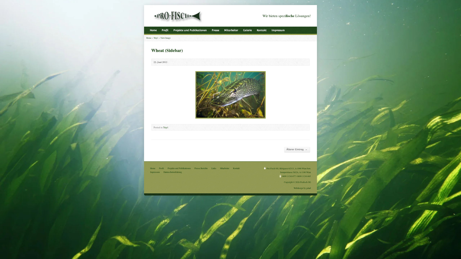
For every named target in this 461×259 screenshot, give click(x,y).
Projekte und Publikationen (190, 30)
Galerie (247, 30)
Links (213, 168)
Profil (165, 30)
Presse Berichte (201, 168)
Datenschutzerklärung (173, 172)
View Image (165, 38)
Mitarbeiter (231, 30)
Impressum (278, 30)
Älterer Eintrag (297, 149)
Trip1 (156, 38)
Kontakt (262, 30)
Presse (215, 30)
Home (153, 30)
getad (308, 188)
